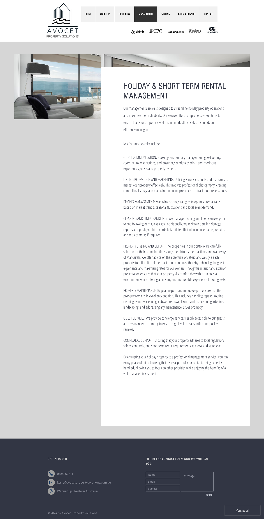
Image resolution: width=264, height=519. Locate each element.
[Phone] (51, 473)
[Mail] (51, 482)
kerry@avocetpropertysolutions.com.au (84, 482)
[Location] (51, 491)
